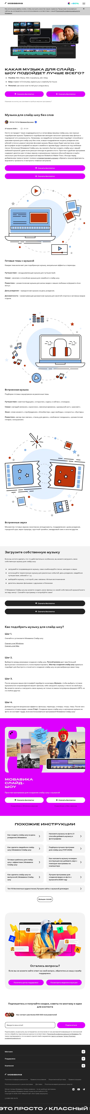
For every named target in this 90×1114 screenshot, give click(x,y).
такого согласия (57, 1036)
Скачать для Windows (14, 643)
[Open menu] (84, 3)
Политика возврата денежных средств (58, 1084)
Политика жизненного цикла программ (19, 1084)
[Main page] (14, 3)
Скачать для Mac (12, 646)
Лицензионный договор (57, 1079)
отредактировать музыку (47, 158)
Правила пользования (38, 1079)
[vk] (73, 1089)
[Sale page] (73, 3)
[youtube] (78, 1089)
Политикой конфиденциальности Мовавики (63, 1034)
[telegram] (84, 1089)
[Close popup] (83, 11)
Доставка (39, 1084)
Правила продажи (74, 1079)
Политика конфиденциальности (16, 1079)
